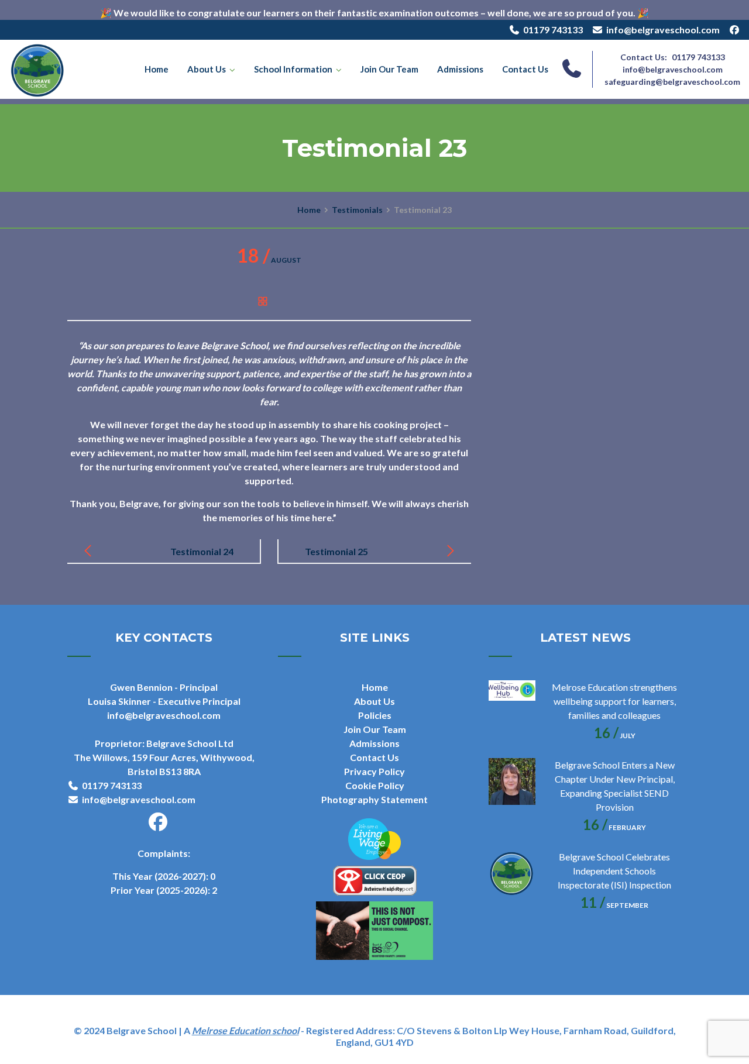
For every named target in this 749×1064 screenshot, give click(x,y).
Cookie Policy (374, 785)
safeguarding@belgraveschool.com (672, 82)
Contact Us (525, 69)
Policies (374, 715)
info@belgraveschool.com (663, 29)
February (614, 827)
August (269, 260)
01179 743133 (553, 29)
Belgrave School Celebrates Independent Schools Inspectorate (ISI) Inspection (614, 870)
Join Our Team (389, 69)
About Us (206, 69)
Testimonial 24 (201, 551)
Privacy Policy (374, 771)
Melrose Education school (245, 1030)
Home (157, 69)
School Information (293, 69)
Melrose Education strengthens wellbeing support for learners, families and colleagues (614, 701)
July (614, 735)
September (614, 905)
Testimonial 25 (336, 551)
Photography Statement (374, 799)
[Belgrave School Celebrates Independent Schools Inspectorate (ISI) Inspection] (512, 873)
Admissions (460, 69)
